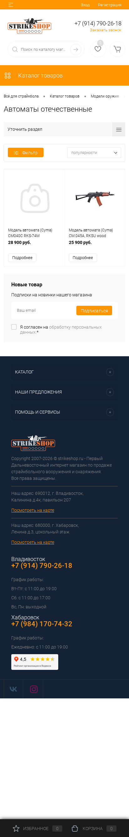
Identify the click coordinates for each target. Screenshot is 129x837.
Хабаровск (25, 617)
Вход (85, 5)
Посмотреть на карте (32, 510)
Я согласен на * (61, 330)
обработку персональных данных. (61, 330)
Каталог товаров (40, 75)
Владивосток (28, 559)
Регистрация (109, 5)
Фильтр (30, 152)
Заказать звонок (105, 30)
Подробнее (22, 257)
